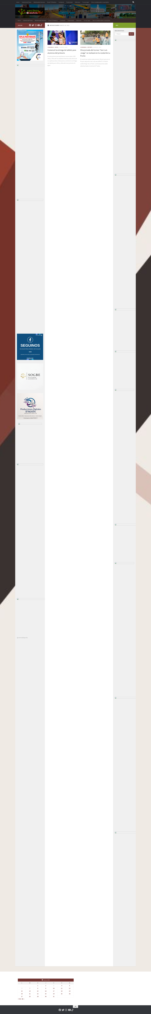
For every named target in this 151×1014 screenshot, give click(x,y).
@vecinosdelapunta (22, 637)
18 (61, 991)
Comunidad (51, 47)
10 (53, 988)
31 (53, 996)
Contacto (61, 2)
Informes (77, 2)
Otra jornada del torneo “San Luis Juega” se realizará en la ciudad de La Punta (95, 53)
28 (29, 996)
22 (37, 994)
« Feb (19, 999)
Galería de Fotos (26, 2)
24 (53, 994)
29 (37, 996)
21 (29, 994)
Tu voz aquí (85, 2)
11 (61, 988)
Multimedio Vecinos (39, 2)
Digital (56, 47)
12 (69, 988)
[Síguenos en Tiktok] (41, 25)
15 (37, 991)
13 (22, 991)
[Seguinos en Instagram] (36, 25)
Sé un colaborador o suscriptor (100, 2)
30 (45, 996)
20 (22, 994)
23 (45, 994)
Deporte (89, 47)
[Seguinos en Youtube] (38, 25)
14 (29, 991)
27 (22, 996)
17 (53, 991)
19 (69, 991)
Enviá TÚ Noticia (51, 2)
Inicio (17, 2)
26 (69, 994)
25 (61, 994)
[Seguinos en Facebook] (30, 25)
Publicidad (69, 2)
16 (45, 991)
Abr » (23, 999)
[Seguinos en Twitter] (33, 25)
